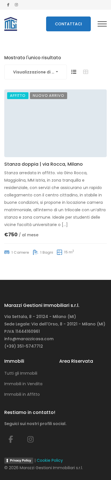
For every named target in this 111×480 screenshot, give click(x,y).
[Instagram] (30, 439)
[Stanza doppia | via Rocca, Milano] (55, 123)
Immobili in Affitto (22, 394)
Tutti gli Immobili (20, 373)
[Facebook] (11, 439)
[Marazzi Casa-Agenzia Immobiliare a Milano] (10, 24)
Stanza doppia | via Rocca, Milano (43, 164)
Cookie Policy (50, 460)
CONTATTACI (68, 24)
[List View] (73, 71)
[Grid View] (85, 71)
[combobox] (35, 72)
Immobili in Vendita (23, 384)
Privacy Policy (20, 460)
